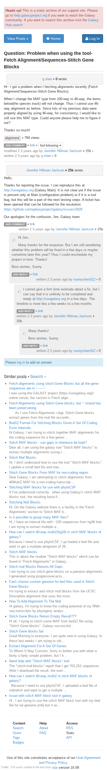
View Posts (16, 38)
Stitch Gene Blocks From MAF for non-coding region (48, 472)
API (69, 737)
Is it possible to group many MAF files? (38, 517)
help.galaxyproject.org (30, 15)
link (32, 145)
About (43, 728)
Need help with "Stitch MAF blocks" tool (39, 661)
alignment (12, 138)
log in (21, 362)
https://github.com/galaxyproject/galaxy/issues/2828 (43, 209)
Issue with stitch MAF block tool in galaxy (40, 696)
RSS (69, 728)
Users (17, 733)
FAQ (42, 733)
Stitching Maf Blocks (25, 502)
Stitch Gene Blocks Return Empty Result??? (42, 616)
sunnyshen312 (84, 279)
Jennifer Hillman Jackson (63, 151)
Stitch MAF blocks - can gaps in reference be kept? (48, 442)
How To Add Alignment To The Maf (35, 601)
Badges (18, 742)
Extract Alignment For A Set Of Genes (37, 646)
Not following (49, 145)
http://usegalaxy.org (19, 190)
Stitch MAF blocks (23, 552)
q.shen (47, 79)
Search (18, 728)
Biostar (52, 767)
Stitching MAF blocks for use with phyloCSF (42, 487)
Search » (38, 376)
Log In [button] (94, 38)
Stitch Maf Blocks (22, 457)
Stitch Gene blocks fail (26, 631)
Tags (16, 737)
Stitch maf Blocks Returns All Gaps (36, 567)
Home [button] (55, 38)
